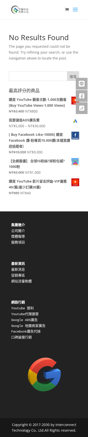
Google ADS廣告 (24, 320)
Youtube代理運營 (25, 314)
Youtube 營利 (22, 308)
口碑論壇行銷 (21, 337)
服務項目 (18, 242)
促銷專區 (18, 275)
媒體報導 (18, 237)
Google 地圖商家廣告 (28, 326)
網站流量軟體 (21, 281)
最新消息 (18, 270)
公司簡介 (18, 231)
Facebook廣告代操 (26, 332)
